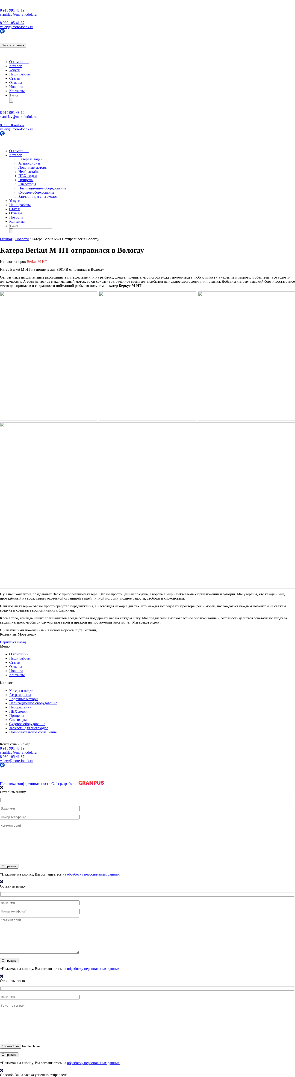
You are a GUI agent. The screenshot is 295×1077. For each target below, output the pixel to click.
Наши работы (20, 74)
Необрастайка (29, 172)
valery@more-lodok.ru (16, 27)
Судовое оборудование (36, 192)
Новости (16, 87)
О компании (19, 62)
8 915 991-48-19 (12, 10)
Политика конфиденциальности (25, 784)
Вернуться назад (13, 642)
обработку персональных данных (93, 874)
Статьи (14, 78)
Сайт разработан (64, 784)
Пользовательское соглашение (33, 732)
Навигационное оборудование (42, 188)
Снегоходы (27, 184)
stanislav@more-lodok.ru (18, 14)
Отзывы (15, 82)
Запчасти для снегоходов (38, 196)
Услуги (14, 70)
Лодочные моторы (32, 167)
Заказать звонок (13, 45)
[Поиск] (11, 100)
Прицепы (25, 180)
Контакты (17, 91)
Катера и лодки (30, 159)
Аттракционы (29, 163)
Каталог (15, 66)
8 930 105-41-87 (12, 23)
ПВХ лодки (27, 176)
